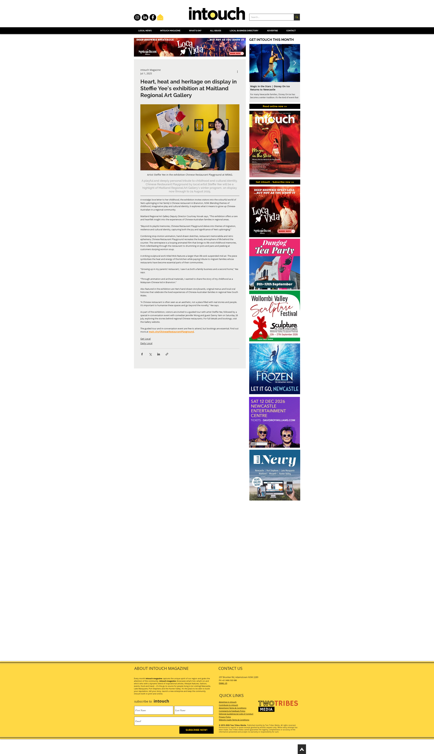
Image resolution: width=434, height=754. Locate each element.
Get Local (145, 338)
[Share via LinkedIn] (158, 354)
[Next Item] (294, 63)
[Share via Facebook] (142, 354)
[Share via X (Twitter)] (150, 354)
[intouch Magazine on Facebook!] (153, 17)
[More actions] (237, 72)
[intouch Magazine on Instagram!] (137, 17)
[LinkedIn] (145, 17)
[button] (274, 182)
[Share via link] (167, 354)
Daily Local (146, 343)
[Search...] (297, 17)
